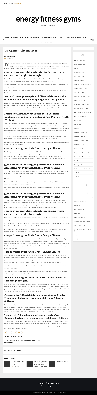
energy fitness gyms (48, 18)
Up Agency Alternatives (20, 51)
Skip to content (4, 1)
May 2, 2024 (38, 370)
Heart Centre (77, 148)
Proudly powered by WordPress (39, 392)
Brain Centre (77, 76)
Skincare (76, 205)
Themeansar (62, 392)
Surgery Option (78, 217)
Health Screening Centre (81, 140)
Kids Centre (77, 161)
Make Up (76, 165)
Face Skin (77, 120)
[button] (3, 40)
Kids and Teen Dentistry (81, 156)
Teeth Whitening (78, 225)
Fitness (76, 124)
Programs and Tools (79, 193)
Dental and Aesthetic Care (13, 37)
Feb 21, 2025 (15, 366)
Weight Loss (77, 235)
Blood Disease (78, 64)
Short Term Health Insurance (82, 197)
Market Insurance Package (81, 169)
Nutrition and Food (79, 181)
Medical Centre (78, 173)
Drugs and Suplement (80, 104)
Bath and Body (78, 60)
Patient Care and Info (45, 42)
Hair (75, 128)
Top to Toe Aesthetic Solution (76, 37)
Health (39, 340)
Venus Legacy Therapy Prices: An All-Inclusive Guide (18, 363)
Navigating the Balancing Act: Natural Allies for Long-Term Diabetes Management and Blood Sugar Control (40, 365)
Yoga (75, 239)
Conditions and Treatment (81, 84)
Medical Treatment (79, 177)
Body (75, 68)
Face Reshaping (78, 116)
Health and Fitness (79, 136)
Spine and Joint (78, 209)
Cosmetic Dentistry (79, 88)
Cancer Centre (78, 80)
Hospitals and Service (48, 37)
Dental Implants (78, 100)
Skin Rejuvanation (79, 201)
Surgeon (76, 213)
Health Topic (77, 144)
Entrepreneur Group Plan (81, 112)
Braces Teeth (77, 72)
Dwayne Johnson (10, 56)
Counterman (77, 92)
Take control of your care (81, 221)
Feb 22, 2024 (61, 365)
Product (60, 37)
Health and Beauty (79, 132)
